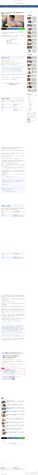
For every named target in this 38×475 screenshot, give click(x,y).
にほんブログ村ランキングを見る (7, 379)
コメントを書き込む (13, 443)
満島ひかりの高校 (9, 41)
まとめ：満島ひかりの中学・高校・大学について (13, 43)
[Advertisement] (13, 51)
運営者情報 (32, 472)
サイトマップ (28, 472)
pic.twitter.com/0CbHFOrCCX (13, 330)
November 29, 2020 (13, 191)
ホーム (25, 472)
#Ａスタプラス (6, 330)
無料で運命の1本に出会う (13, 84)
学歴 (2, 398)
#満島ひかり (12, 326)
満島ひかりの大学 (9, 40)
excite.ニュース (6, 184)
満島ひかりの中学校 (9, 42)
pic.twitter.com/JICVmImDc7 (6, 189)
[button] (36, 12)
